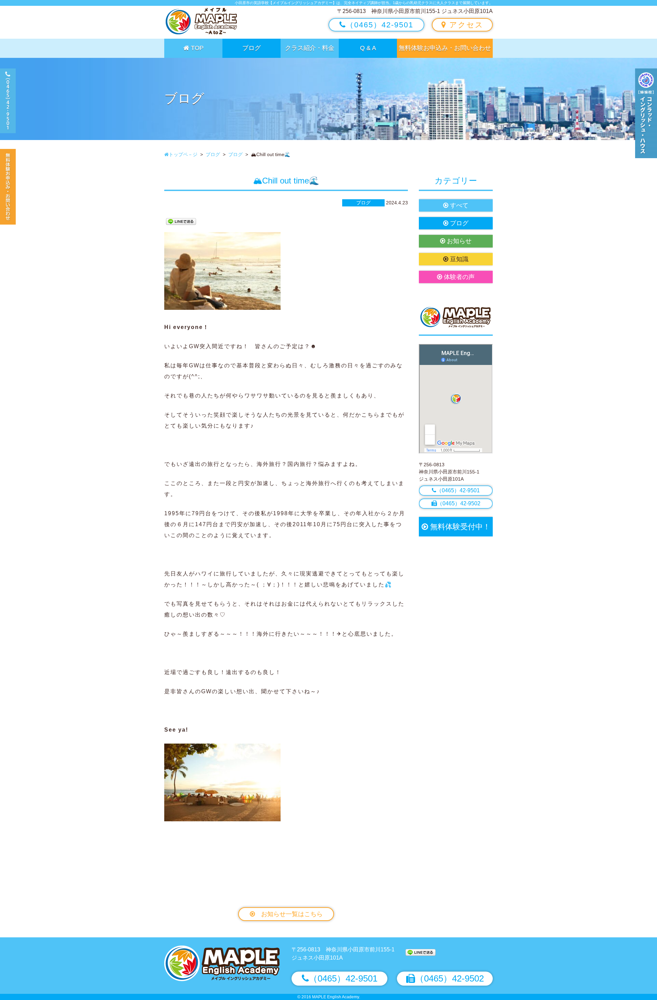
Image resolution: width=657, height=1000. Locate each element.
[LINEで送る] (181, 221)
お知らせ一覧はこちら (289, 914)
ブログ (251, 48)
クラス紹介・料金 (309, 48)
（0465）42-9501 (379, 25)
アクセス (465, 25)
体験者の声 (458, 277)
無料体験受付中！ (459, 526)
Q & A (368, 48)
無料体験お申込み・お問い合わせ (445, 48)
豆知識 (458, 259)
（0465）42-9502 (458, 503)
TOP (196, 48)
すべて (458, 205)
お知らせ (458, 241)
